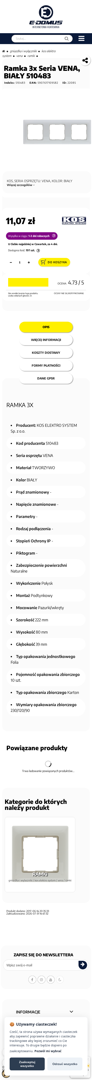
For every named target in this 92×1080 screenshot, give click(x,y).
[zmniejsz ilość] (10, 262)
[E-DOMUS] (46, 17)
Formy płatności (46, 365)
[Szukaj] (67, 39)
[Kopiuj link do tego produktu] (85, 60)
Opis (46, 327)
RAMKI (31, 56)
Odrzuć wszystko (64, 1064)
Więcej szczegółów (20, 185)
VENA (19, 56)
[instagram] (41, 979)
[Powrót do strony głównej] (3, 51)
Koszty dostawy (46, 352)
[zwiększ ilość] (28, 262)
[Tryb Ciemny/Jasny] (60, 979)
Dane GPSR (46, 378)
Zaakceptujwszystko (27, 1064)
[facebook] (32, 979)
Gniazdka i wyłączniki (23, 51)
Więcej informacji (46, 340)
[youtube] (51, 979)
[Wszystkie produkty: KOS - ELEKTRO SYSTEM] (74, 220)
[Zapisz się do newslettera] (83, 965)
